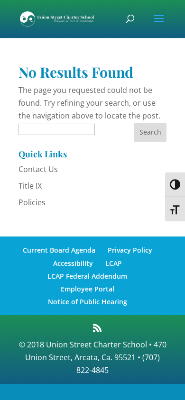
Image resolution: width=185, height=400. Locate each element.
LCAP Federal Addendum (87, 276)
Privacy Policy (130, 250)
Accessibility (73, 263)
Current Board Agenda (59, 250)
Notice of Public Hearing (87, 301)
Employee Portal (87, 288)
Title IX (30, 186)
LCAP (113, 263)
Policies (32, 202)
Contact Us (38, 169)
